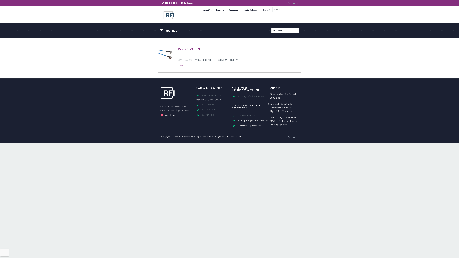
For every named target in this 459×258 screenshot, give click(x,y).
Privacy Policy (214, 137)
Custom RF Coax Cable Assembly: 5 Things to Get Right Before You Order (282, 108)
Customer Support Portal (250, 125)
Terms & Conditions (227, 137)
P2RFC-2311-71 (189, 49)
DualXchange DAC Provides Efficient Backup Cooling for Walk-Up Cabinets (283, 121)
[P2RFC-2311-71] (165, 54)
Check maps (171, 115)
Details (182, 65)
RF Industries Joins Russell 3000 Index (283, 96)
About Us (239, 137)
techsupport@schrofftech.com (250, 120)
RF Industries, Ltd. (186, 137)
